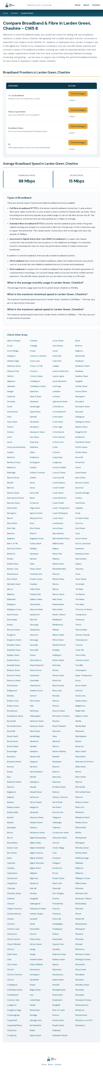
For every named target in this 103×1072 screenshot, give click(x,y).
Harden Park (35, 756)
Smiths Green (81, 452)
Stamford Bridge (82, 493)
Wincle (78, 913)
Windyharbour (81, 924)
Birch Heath (12, 579)
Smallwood (80, 437)
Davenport (34, 427)
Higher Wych (35, 868)
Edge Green (35, 508)
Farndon (33, 559)
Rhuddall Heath (59, 990)
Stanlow (78, 498)
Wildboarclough (82, 858)
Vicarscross (80, 696)
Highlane (33, 873)
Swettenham (80, 559)
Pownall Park (58, 903)
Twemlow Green (82, 660)
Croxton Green (36, 376)
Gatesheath (35, 604)
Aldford (10, 376)
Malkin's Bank (58, 543)
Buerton (10, 787)
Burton (10, 832)
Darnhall (33, 417)
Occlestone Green (61, 832)
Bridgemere (12, 690)
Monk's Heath (58, 660)
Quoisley (56, 949)
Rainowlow (57, 969)
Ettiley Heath (35, 543)
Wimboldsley (80, 903)
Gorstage (34, 640)
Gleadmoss (35, 629)
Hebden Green (36, 822)
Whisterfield (80, 827)
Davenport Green (37, 432)
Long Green (58, 457)
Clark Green (12, 954)
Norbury (56, 792)
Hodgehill (34, 898)
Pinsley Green (58, 878)
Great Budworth (37, 665)
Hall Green (34, 711)
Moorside (57, 665)
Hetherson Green (37, 832)
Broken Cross (13, 701)
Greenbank (34, 675)
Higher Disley (35, 843)
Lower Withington (60, 513)
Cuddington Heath (38, 386)
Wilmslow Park (81, 893)
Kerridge (33, 1015)
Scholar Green (81, 386)
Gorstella (34, 645)
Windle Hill (79, 919)
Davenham (34, 422)
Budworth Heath (14, 782)
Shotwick (79, 412)
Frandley (33, 584)
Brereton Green (14, 675)
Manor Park (57, 554)
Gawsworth (35, 614)
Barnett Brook (13, 477)
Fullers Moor (35, 589)
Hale (32, 706)
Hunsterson (35, 969)
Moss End (57, 680)
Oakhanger (57, 822)
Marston (56, 574)
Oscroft (56, 843)
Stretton (79, 523)
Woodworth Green (83, 1000)
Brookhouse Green (15, 716)
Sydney (78, 564)
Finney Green (35, 569)
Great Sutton (35, 670)
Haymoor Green (36, 817)
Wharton (79, 797)
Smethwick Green (83, 442)
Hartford (33, 766)
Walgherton (80, 706)
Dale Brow (34, 391)
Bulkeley (10, 797)
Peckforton (57, 868)
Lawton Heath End (60, 371)
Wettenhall (80, 787)
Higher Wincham (37, 863)
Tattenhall (79, 584)
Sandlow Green (81, 376)
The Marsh (79, 599)
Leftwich (56, 396)
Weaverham (80, 756)
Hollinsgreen (35, 903)
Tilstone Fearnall (82, 635)
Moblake (56, 650)
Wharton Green (82, 802)
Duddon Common (37, 472)
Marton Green (58, 594)
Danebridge (35, 406)
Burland (10, 822)
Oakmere (56, 827)
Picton (55, 873)
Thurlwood (79, 619)
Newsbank (57, 761)
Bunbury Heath (13, 807)
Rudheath (57, 1030)
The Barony (80, 594)
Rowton (56, 1015)
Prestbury (57, 913)
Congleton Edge (14, 1010)
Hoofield (33, 919)
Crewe (33, 351)
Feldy (32, 564)
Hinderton (34, 883)
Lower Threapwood (61, 508)
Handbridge (35, 736)
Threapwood (80, 614)
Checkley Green (14, 893)
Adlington (11, 356)
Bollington (11, 604)
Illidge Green (35, 990)
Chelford (11, 898)
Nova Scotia (58, 812)
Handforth (34, 741)
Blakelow (10, 594)
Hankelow (34, 751)
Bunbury (10, 802)
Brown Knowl (12, 741)
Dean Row (34, 442)
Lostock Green (59, 472)
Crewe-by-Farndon (38, 356)
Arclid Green (12, 412)
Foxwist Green (36, 579)
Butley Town (12, 848)
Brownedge (12, 751)
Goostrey (34, 635)
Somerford (79, 462)
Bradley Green (13, 655)
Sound (78, 467)
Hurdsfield (34, 980)
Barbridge (11, 472)
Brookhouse (12, 711)
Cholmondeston (14, 913)
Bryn (9, 777)
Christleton (12, 934)
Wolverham (80, 964)
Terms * (72, 100)
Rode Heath (58, 995)
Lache (55, 351)
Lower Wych (58, 518)
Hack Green (35, 701)
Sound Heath (80, 472)
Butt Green (12, 853)
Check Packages (78, 93)
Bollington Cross (14, 609)
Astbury (10, 432)
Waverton (79, 746)
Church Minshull (13, 944)
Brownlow (11, 756)
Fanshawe (34, 554)
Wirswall (78, 944)
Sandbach (79, 361)
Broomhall (11, 721)
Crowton (33, 371)
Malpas (56, 548)
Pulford (56, 934)
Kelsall (32, 1005)
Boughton (11, 635)
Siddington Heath (82, 422)
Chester (10, 903)
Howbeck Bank (36, 959)
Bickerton (11, 554)
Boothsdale (12, 619)
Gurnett (33, 696)
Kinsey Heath (35, 1035)
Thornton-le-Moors (83, 609)
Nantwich (57, 731)
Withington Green (83, 959)
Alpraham (11, 386)
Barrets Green (13, 493)
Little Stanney (59, 437)
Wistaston (79, 949)
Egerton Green (36, 513)
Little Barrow (58, 406)
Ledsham (56, 391)
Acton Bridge (13, 351)
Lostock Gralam (59, 467)
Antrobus (11, 401)
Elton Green (35, 528)
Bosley (10, 624)
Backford (11, 457)
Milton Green (58, 640)
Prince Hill (57, 919)
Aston (9, 442)
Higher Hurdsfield (37, 848)
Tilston (78, 624)
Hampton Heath (37, 726)
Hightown (34, 878)
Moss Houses (58, 685)
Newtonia (57, 777)
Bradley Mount (13, 660)
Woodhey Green (82, 985)
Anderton (11, 396)
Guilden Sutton (36, 690)
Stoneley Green (82, 518)
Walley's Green (81, 716)
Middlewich (57, 619)
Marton (56, 584)
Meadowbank (58, 604)
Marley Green (58, 564)
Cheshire (14, 13)
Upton (78, 680)
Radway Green (59, 959)
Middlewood (58, 624)
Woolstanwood (81, 1005)
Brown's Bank (12, 746)
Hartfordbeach (36, 771)
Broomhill (11, 731)
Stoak (77, 513)
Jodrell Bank (35, 1000)
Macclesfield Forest (61, 538)
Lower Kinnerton (59, 498)
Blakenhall (11, 599)
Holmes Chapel (36, 913)
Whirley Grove (81, 822)
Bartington (11, 513)
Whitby (78, 832)
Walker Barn (80, 711)
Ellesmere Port (36, 518)
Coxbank (33, 340)
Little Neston (58, 432)
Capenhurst (12, 873)
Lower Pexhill (58, 503)
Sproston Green (82, 482)
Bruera (10, 771)
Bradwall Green (13, 665)
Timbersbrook (81, 640)
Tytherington (81, 670)
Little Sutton (58, 442)
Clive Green (12, 964)
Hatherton (34, 797)
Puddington (57, 929)
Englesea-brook (37, 538)
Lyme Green (58, 528)
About (86, 5)
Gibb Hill (33, 619)
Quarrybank (57, 939)
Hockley (33, 893)
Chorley (10, 919)
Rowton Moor (58, 1020)
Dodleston (34, 457)
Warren (78, 741)
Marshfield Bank (59, 569)
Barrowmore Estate (15, 498)
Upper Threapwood (83, 675)
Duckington (35, 462)
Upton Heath (80, 685)
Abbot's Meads (13, 340)
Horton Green (36, 944)
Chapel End (12, 883)
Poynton (56, 908)
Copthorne (12, 1030)
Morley (55, 670)
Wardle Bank (80, 726)
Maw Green (57, 599)
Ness (55, 736)
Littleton (56, 452)
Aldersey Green (14, 366)
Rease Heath (58, 980)
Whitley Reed (81, 853)
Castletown (12, 878)
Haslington (34, 782)
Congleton (11, 1005)
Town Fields (80, 655)
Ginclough (34, 624)
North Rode (57, 802)
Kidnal (32, 1030)
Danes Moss (35, 412)
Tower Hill (79, 650)
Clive (9, 959)
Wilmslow (79, 888)
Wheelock (79, 812)
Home (77, 5)
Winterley (79, 939)
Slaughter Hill (80, 432)
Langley (56, 366)
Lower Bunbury (59, 482)
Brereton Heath (14, 680)
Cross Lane (35, 361)
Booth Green (12, 614)
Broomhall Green (14, 726)
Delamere (34, 447)
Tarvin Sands (80, 579)
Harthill (33, 777)
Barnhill (10, 482)
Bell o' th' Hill (12, 543)
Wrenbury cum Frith (83, 1020)
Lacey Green (58, 340)
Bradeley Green (13, 645)
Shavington (80, 396)
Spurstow (79, 487)
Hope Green (35, 939)
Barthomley (12, 508)
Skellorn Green (81, 427)
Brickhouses (12, 685)
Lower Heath (58, 493)
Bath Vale (11, 528)
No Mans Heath (59, 787)
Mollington (57, 655)
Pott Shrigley (58, 893)
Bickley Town (12, 569)
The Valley (79, 604)
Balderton (11, 467)
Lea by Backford (59, 381)
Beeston (11, 533)
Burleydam (11, 827)
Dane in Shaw (35, 396)
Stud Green (80, 528)
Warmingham (80, 736)
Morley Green (58, 675)
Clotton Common (14, 974)
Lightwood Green (60, 401)
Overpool (57, 858)
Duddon (33, 467)
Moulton (56, 721)
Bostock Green (13, 629)
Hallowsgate (35, 716)
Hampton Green (37, 721)
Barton (10, 518)
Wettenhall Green (83, 792)
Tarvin (77, 574)
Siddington (80, 417)
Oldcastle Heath (60, 838)
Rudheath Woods (60, 1035)
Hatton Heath (36, 802)
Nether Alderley (59, 751)
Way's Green (80, 751)
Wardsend (79, 731)
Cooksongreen (13, 1015)
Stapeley (79, 508)
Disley (32, 452)
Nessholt (56, 741)
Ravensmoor (58, 974)
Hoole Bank (34, 929)
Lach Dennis (58, 345)
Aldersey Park (13, 371)
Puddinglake (58, 924)
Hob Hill (33, 888)
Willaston (79, 868)
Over (55, 853)
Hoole (32, 924)
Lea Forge (57, 386)
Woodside (79, 990)
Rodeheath (57, 1000)
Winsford (79, 934)
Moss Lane (57, 690)
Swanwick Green (82, 554)
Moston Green (59, 711)
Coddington (12, 985)
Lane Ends (57, 356)
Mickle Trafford (59, 614)
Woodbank (79, 974)
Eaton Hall (34, 493)
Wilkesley (79, 863)
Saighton (79, 351)
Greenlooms (35, 685)
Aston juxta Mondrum (16, 447)
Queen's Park (58, 944)
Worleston (79, 1010)
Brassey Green (13, 670)
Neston (56, 746)
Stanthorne (80, 503)
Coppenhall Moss (14, 1025)
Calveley (11, 868)
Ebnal (32, 498)
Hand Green (35, 731)
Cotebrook (12, 1035)
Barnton (10, 487)
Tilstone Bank (81, 629)
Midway (56, 629)
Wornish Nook (81, 1015)
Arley (9, 417)
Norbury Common (60, 797)
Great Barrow (35, 660)
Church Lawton (13, 939)
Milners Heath (58, 635)
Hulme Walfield (36, 964)
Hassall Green (36, 792)
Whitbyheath (80, 838)
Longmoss (57, 462)
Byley (9, 858)
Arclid (9, 406)
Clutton (10, 980)
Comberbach (12, 995)
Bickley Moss (12, 564)
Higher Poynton (36, 853)
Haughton (34, 807)
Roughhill (56, 1005)
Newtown (57, 782)
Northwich (57, 807)
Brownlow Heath (14, 761)
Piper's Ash (57, 883)
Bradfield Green (14, 650)
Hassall (33, 787)
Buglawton (11, 792)
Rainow (56, 964)
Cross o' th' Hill (36, 366)
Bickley (10, 559)
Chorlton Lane (13, 929)
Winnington (80, 929)
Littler (55, 447)
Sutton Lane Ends (83, 543)
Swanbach (79, 548)
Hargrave (34, 761)
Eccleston (34, 503)
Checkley (11, 888)
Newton (56, 766)
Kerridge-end (35, 1020)
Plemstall (56, 888)
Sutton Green (81, 538)
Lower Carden (59, 487)
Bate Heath (12, 523)
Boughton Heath (14, 640)
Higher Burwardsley (38, 838)
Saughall (78, 381)
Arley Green (12, 422)
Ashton (10, 427)
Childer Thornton (14, 908)
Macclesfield (58, 533)
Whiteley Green (82, 848)
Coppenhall (12, 1020)
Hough (32, 949)
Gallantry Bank (36, 599)
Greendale (34, 680)
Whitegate (80, 843)
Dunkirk (33, 477)
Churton (10, 949)
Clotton (10, 969)
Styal (77, 533)
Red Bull (56, 985)
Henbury (33, 827)
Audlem (10, 452)
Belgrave (11, 538)
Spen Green (80, 477)
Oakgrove (57, 817)
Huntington (35, 974)
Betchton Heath (14, 548)
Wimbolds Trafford (83, 898)
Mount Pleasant (59, 726)
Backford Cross (13, 462)
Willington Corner (82, 878)
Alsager (10, 391)
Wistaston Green (82, 954)
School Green (81, 391)
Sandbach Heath (82, 366)
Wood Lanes (80, 969)
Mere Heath (58, 609)
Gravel (32, 655)
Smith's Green (81, 447)
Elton (32, 523)
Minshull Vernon (59, 645)
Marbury (56, 559)
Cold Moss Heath (14, 990)
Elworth (33, 533)
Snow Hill (79, 457)
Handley (33, 746)
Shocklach (79, 401)
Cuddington (35, 381)
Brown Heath (12, 736)
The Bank (79, 589)
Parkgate (56, 863)
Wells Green (80, 766)
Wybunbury (80, 1025)
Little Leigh (57, 427)
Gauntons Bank (36, 609)
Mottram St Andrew (61, 716)
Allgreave (11, 381)
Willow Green (81, 883)
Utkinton (79, 690)
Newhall (56, 756)
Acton (10, 345)
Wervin (78, 771)
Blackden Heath (14, 584)
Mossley (56, 696)
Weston (78, 782)
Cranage (33, 345)
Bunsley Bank (12, 812)
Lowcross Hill (58, 477)
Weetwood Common (84, 761)
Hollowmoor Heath (38, 908)
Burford (10, 817)
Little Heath (58, 417)
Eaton (32, 482)
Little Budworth (59, 412)
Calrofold (11, 863)
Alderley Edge (13, 361)
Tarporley (79, 569)
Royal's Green (58, 1025)
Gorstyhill (34, 650)
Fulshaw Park (35, 594)
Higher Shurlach (36, 858)
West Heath (80, 777)
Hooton (33, 934)
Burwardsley (12, 843)
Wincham (79, 908)
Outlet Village (58, 848)
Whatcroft (79, 807)
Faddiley (33, 548)
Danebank (34, 401)
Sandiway (79, 371)
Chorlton (11, 924)
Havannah (34, 812)
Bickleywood (12, 574)
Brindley (10, 696)
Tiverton (79, 645)
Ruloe (77, 340)
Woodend (79, 980)
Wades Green (81, 701)
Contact (96, 5)
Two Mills (79, 665)
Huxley (33, 985)
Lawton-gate (58, 376)
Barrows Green (13, 503)
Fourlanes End (36, 574)
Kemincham (35, 1010)
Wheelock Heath (82, 817)
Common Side (13, 1000)
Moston (56, 701)
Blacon (10, 589)
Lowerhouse (58, 523)
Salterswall (80, 356)
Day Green (34, 437)
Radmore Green (59, 954)
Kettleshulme (35, 1025)
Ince (32, 995)
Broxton (10, 766)
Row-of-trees (59, 1010)
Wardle (78, 721)
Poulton (56, 898)
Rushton (78, 345)
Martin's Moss (58, 579)
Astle (9, 437)
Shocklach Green (82, 406)
